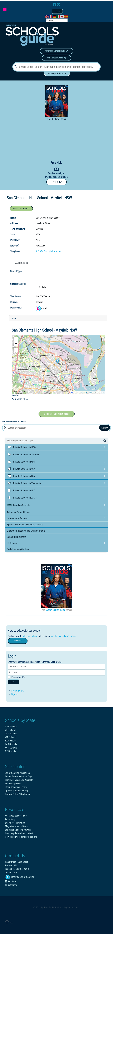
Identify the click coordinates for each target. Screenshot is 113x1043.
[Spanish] (66, 16)
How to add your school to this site (21, 836)
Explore (105, 428)
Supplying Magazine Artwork (18, 829)
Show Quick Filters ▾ (57, 73)
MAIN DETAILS (22, 263)
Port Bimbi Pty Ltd (52, 907)
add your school (30, 636)
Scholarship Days (13, 783)
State (12, 234)
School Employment (16, 536)
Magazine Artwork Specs (16, 826)
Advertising (10, 819)
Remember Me (18, 677)
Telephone (15, 251)
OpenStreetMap (88, 392)
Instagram (12, 885)
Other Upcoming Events (16, 787)
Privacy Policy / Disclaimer (17, 794)
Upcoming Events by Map (16, 790)
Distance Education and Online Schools (26, 530)
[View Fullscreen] (16, 350)
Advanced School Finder (55, 51)
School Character (18, 283)
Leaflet (75, 392)
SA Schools (10, 740)
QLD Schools (11, 733)
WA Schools (10, 737)
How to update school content (19, 833)
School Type (16, 271)
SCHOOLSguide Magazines (17, 773)
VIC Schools (10, 730)
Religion (14, 302)
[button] (57, 361)
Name (13, 217)
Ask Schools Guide (55, 58)
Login (57, 11)
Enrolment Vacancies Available (19, 780)
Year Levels (15, 296)
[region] (56, 140)
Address (14, 223)
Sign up (14, 694)
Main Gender (16, 307)
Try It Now (56, 181)
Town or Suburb (17, 229)
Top (11, 922)
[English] (47, 16)
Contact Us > (11, 872)
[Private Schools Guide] (32, 35)
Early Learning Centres (18, 549)
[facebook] (55, 5)
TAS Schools (11, 744)
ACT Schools (11, 747)
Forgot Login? (17, 690)
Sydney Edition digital (55, 610)
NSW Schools (11, 726)
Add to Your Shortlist (21, 208)
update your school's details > (64, 636)
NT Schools (10, 751)
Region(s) (14, 245)
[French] (51, 16)
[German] (54, 16)
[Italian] (58, 16)
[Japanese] (62, 16)
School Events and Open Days (18, 776)
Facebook (12, 881)
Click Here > (18, 641)
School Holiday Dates (15, 822)
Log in (13, 681)
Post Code (15, 240)
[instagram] (58, 5)
